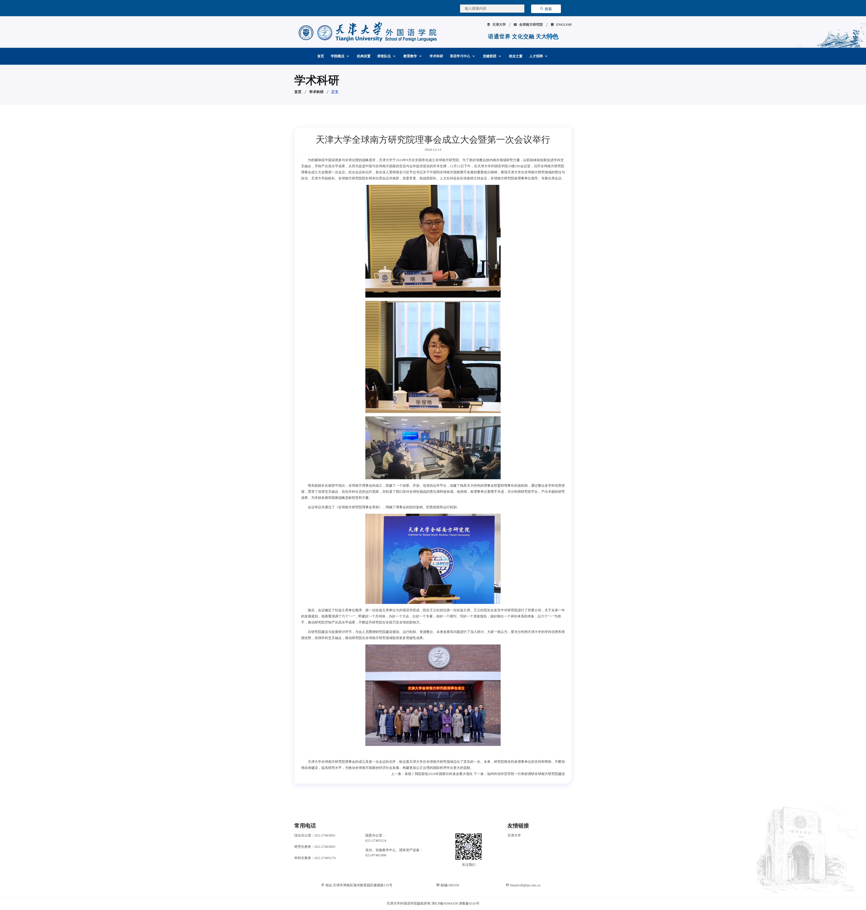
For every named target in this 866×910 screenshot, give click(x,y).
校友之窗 (516, 56)
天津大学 (498, 24)
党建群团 (490, 56)
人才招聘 (536, 56)
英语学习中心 (460, 56)
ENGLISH (563, 24)
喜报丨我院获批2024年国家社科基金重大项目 (439, 774)
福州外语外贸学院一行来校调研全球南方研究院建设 (526, 774)
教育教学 (410, 56)
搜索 (548, 9)
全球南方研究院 (530, 24)
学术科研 (436, 56)
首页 (320, 56)
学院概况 (338, 56)
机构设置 (364, 56)
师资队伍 (384, 56)
